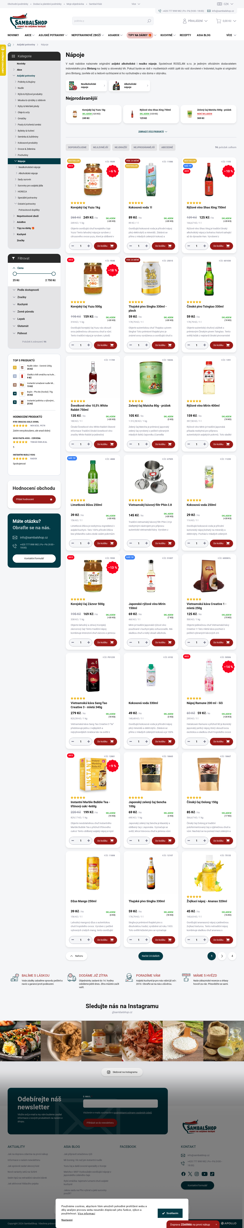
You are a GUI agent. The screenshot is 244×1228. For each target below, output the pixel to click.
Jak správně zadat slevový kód (23, 1166)
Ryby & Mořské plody (28, 106)
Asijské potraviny (26, 75)
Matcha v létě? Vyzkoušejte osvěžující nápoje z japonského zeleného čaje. (87, 1173)
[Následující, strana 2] (222, 956)
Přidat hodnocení (25, 499)
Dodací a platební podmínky (47, 4)
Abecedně (167, 147)
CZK (226, 4)
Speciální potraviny (27, 197)
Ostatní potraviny (27, 203)
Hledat (149, 21)
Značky (20, 240)
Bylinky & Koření (26, 130)
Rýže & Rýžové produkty (30, 94)
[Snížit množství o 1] (72, 245)
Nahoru (79, 956)
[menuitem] (14, 35)
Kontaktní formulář (34, 558)
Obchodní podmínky (18, 4)
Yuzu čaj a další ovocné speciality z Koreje (85, 1166)
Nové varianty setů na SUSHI (22, 1172)
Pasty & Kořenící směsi (29, 124)
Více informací (86, 1213)
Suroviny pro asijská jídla (30, 185)
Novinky (21, 63)
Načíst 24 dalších (151, 956)
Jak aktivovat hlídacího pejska (23, 1183)
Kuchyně (21, 234)
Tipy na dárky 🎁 (25, 228)
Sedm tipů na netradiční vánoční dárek (27, 1177)
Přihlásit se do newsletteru (100, 1122)
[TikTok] (212, 1173)
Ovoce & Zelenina (26, 149)
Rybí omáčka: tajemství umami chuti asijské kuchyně (86, 1183)
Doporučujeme (77, 147)
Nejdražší (121, 147)
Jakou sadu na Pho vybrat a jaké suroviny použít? (85, 1192)
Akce (19, 69)
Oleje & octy (24, 112)
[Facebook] (183, 1173)
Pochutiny (23, 155)
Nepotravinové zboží (28, 216)
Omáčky (22, 118)
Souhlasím (172, 1213)
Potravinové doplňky (29, 210)
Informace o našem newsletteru (24, 1160)
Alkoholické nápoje (28, 173)
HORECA (22, 191)
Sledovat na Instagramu (125, 1072)
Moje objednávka (75, 4)
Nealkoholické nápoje (29, 167)
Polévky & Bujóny (26, 82)
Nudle (21, 88)
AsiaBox (21, 222)
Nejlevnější (100, 147)
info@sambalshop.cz (34, 537)
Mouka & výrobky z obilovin (32, 100)
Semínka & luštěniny (28, 136)
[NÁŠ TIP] (93, 478)
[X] (190, 1173)
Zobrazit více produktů (151, 131)
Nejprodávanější (144, 147)
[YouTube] (204, 1173)
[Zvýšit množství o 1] (88, 245)
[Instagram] (196, 1173)
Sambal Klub (95, 4)
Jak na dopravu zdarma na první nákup (28, 1154)
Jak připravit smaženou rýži (78, 1154)
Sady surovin (24, 179)
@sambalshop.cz (122, 1012)
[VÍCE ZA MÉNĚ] (151, 280)
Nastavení (67, 1220)
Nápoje (21, 161)
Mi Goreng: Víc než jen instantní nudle (83, 1160)
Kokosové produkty (28, 143)
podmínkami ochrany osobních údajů (133, 1112)
